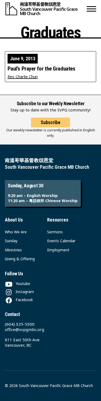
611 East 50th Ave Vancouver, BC (22, 342)
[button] (91, 9)
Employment (58, 249)
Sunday (11, 240)
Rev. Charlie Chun (23, 76)
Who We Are (16, 231)
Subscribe (50, 122)
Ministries (13, 249)
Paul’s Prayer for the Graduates (41, 69)
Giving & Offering (20, 258)
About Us (14, 220)
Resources (57, 220)
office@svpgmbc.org (24, 329)
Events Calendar (61, 240)
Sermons (55, 231)
